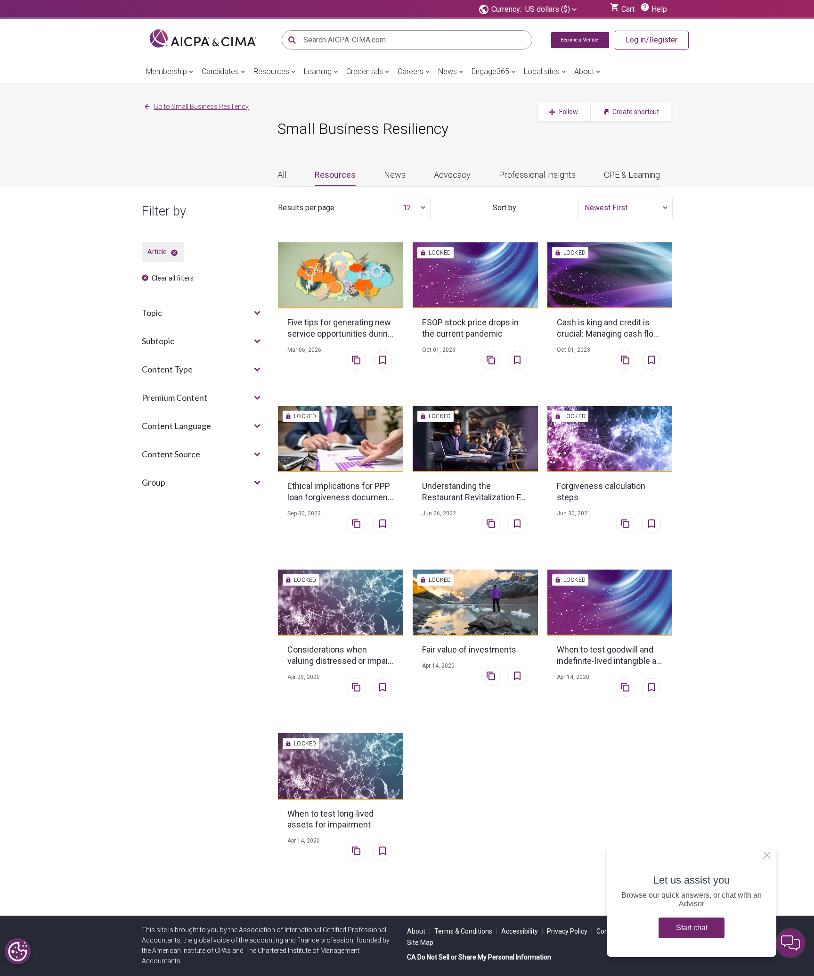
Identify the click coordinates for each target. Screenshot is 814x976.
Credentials (364, 71)
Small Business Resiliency (362, 129)
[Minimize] (767, 855)
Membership (166, 71)
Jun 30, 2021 (574, 513)
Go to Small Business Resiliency (201, 106)
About (584, 71)
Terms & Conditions (465, 931)
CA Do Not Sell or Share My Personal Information (479, 957)
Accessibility (522, 931)
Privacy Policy (570, 931)
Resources (271, 71)
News (447, 71)
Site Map (420, 942)
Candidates (220, 71)
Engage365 (490, 71)
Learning (318, 71)
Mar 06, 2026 (304, 350)
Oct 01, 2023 (439, 350)
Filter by (164, 211)
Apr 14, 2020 (438, 665)
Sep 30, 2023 (304, 513)
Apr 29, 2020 (303, 677)
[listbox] (551, 9)
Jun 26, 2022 (439, 513)
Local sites (542, 71)
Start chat (692, 928)
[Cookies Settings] (18, 951)
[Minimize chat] (790, 943)
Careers (410, 71)
